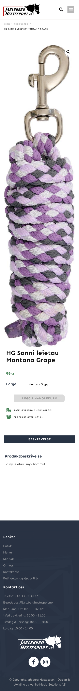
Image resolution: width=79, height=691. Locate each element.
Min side (9, 559)
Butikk (7, 546)
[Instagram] (45, 662)
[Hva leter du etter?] (61, 9)
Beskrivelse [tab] (39, 439)
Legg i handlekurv (39, 398)
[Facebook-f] (34, 662)
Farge (11, 384)
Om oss (8, 565)
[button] (70, 9)
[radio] (38, 384)
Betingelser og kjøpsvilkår (20, 578)
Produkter (21, 24)
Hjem (7, 24)
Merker (8, 552)
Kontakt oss (11, 572)
